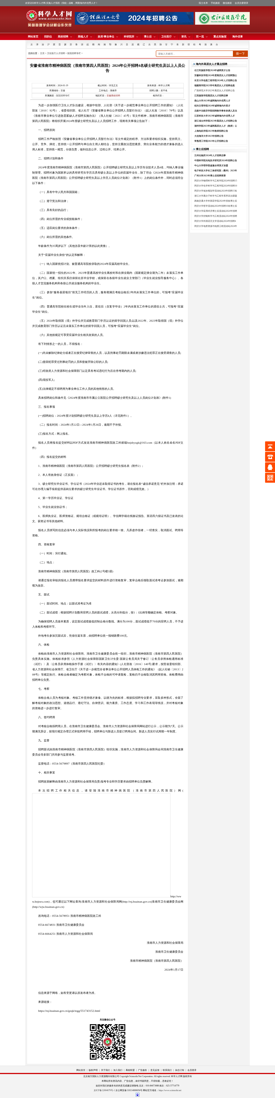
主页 (42, 53)
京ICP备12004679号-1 (104, 1090)
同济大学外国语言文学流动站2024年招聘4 (215, 221)
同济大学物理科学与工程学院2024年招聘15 (215, 180)
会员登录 (191, 1070)
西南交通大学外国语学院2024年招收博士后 (215, 201)
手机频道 (215, 3)
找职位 (48, 36)
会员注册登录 (241, 3)
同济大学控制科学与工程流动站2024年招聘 (215, 216)
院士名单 (203, 3)
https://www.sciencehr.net (170, 1090)
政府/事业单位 (106, 36)
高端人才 (83, 36)
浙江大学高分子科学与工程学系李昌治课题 (215, 196)
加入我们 (117, 1070)
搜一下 (240, 53)
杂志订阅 (179, 1070)
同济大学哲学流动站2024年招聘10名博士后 (215, 206)
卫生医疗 (166, 36)
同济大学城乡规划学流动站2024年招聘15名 (215, 190)
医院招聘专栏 (74, 53)
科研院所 (129, 36)
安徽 (63, 90)
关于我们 (105, 1070)
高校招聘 (63, 36)
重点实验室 (220, 36)
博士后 (148, 36)
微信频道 (227, 3)
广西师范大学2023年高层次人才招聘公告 (214, 90)
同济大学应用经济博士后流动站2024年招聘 (215, 211)
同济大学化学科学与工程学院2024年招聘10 (215, 185)
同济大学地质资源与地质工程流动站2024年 (215, 226)
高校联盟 (130, 1070)
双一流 (200, 36)
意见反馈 (154, 1070)
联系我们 (167, 1070)
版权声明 (93, 1070)
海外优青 (237, 36)
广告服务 (142, 1070)
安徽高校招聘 (113, 95)
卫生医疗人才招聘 (56, 53)
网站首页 (33, 36)
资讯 (184, 36)
